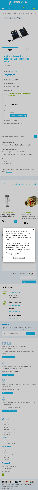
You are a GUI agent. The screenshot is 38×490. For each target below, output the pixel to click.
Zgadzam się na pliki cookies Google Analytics (18, 253)
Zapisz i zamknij (19, 258)
